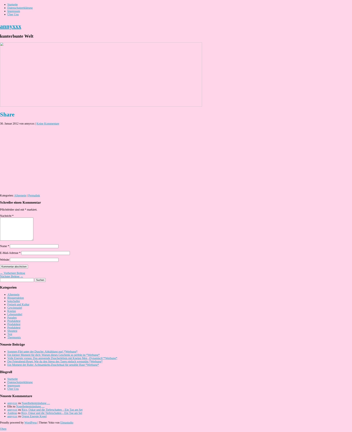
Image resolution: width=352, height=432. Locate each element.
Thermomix (14, 337)
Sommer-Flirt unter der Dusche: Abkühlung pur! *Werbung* (42, 351)
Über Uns (13, 14)
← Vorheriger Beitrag (12, 273)
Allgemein (20, 195)
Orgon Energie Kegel (34, 416)
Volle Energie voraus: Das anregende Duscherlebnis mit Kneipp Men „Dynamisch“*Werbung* (62, 358)
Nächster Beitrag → (11, 276)
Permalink (34, 195)
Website (4, 259)
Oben (3, 428)
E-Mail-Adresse (10, 252)
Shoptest (12, 330)
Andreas (12, 413)
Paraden (12, 317)
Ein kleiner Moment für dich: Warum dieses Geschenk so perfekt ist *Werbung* (53, 354)
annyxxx (10, 26)
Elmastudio (66, 422)
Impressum (13, 11)
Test (9, 334)
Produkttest (13, 320)
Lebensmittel (14, 314)
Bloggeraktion (15, 297)
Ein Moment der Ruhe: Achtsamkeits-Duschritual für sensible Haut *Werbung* (53, 364)
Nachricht (7, 215)
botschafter (13, 301)
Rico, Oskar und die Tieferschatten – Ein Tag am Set (52, 409)
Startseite (12, 4)
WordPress (30, 422)
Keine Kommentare (47, 123)
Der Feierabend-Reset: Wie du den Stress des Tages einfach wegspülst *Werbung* (55, 361)
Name (4, 246)
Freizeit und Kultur (18, 304)
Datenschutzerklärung (20, 7)
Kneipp (11, 311)
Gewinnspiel (14, 307)
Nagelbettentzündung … (36, 403)
